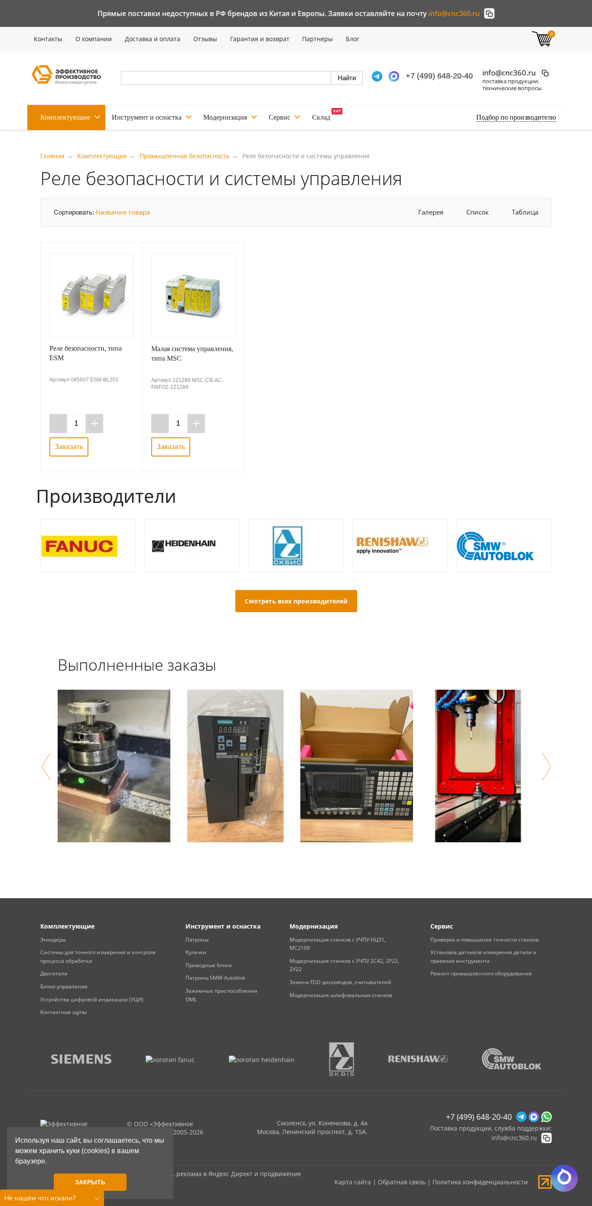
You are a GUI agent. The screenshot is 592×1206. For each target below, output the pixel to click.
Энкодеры (53, 939)
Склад (321, 117)
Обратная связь (402, 1182)
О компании (93, 39)
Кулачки (195, 952)
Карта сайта (353, 1182)
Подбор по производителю (516, 117)
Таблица (525, 212)
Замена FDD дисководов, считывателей (340, 982)
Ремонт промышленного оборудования (481, 973)
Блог (352, 39)
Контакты (48, 39)
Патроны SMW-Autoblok (215, 977)
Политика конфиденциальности (480, 1182)
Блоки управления (64, 986)
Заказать (69, 446)
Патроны (196, 939)
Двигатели (54, 973)
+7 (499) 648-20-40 (439, 76)
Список (477, 212)
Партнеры (317, 39)
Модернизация (225, 117)
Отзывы (205, 39)
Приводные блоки (208, 965)
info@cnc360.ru (454, 13)
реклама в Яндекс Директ (214, 1174)
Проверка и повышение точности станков (484, 939)
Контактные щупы (63, 1012)
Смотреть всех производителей (296, 601)
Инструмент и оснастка (147, 117)
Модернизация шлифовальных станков (340, 995)
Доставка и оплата (152, 39)
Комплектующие (65, 117)
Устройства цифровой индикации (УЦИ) (91, 999)
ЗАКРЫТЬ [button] (90, 1182)
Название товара (123, 212)
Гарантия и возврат (259, 39)
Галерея (430, 212)
